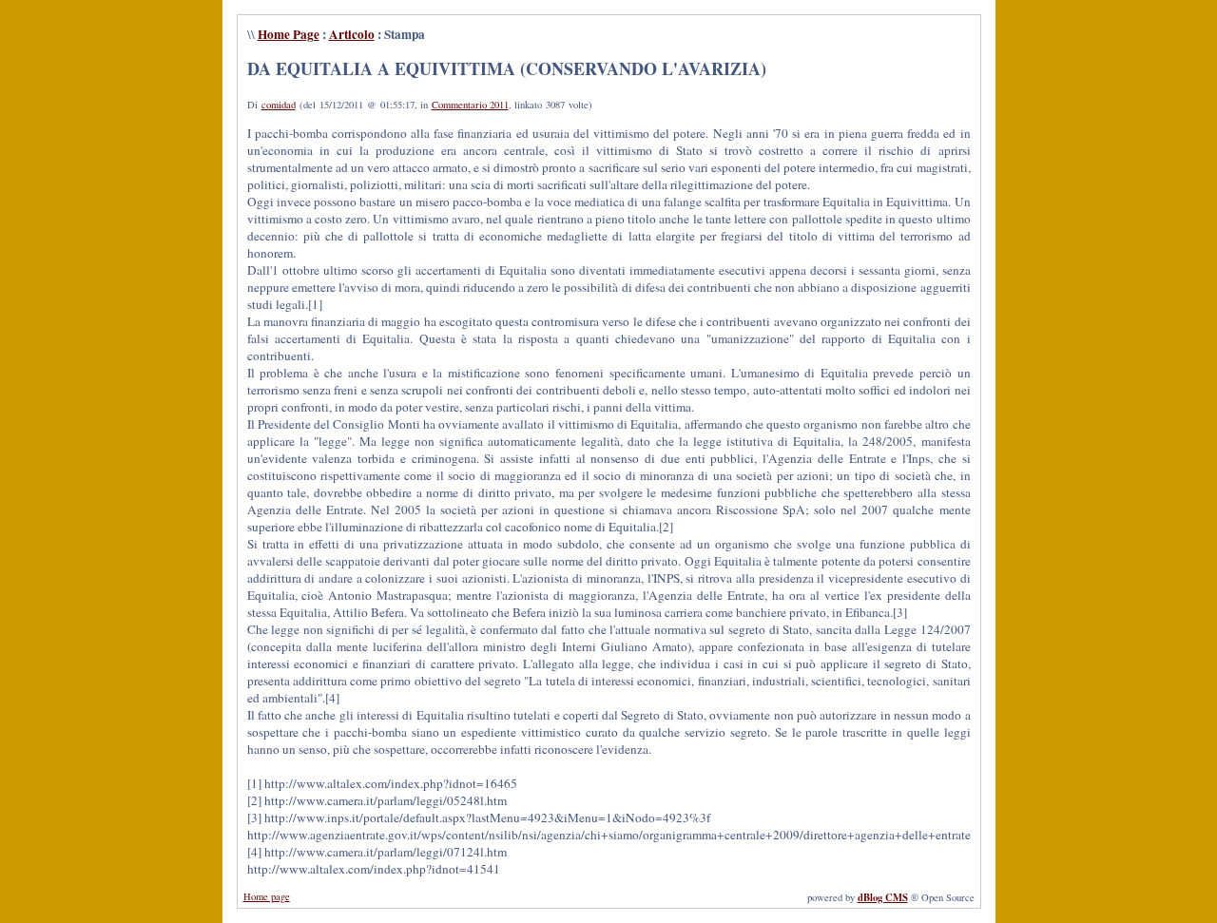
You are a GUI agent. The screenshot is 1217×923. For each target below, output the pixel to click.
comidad (278, 104)
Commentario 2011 (470, 104)
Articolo (352, 34)
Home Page (288, 34)
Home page (266, 896)
